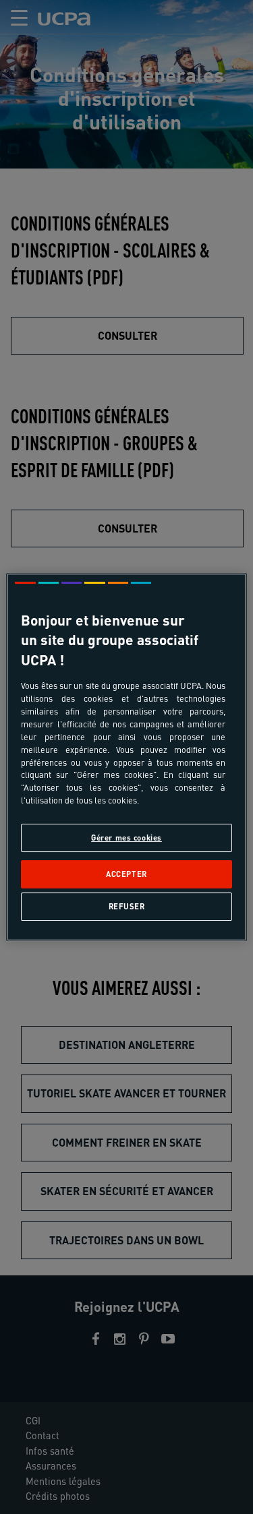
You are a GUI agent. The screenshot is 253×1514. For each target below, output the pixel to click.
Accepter (126, 874)
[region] (126, 757)
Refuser (127, 906)
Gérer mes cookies (126, 837)
